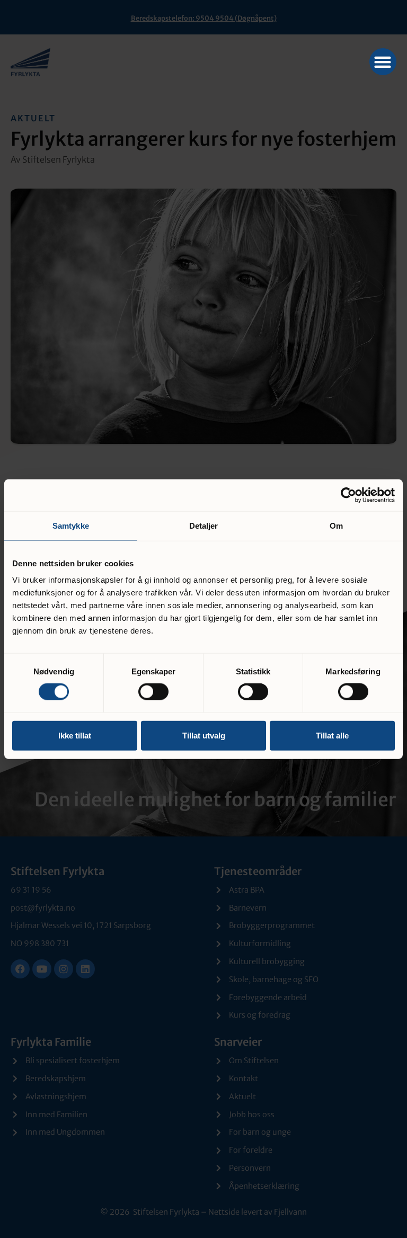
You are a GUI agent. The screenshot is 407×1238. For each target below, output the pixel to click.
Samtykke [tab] (70, 525)
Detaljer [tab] (203, 525)
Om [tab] (336, 525)
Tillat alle (332, 735)
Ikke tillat (74, 735)
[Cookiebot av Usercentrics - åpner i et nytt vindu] (348, 495)
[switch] (153, 691)
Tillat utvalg (203, 735)
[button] (382, 61)
